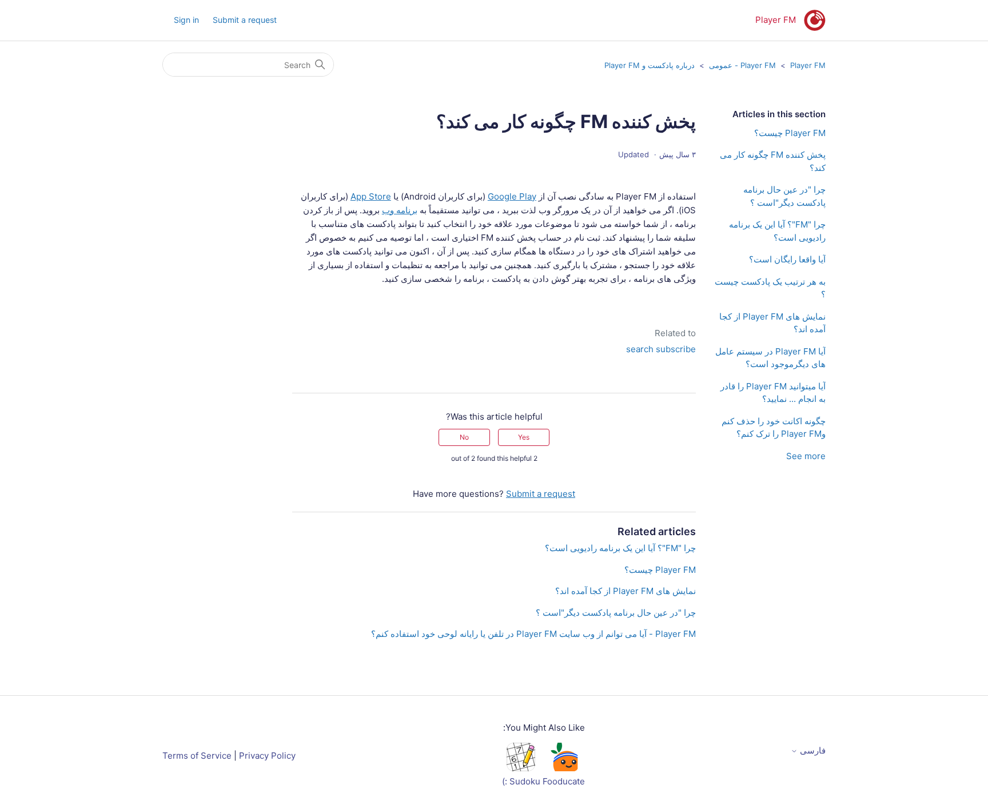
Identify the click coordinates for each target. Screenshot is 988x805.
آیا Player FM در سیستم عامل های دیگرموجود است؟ (770, 358)
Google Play (512, 196)
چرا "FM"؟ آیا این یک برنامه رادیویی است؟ (777, 231)
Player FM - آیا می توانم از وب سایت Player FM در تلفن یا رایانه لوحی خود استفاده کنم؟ (533, 633)
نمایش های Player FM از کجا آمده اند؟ (772, 323)
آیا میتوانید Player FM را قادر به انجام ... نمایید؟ (773, 393)
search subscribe (661, 349)
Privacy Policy (267, 755)
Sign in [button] (186, 20)
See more (806, 456)
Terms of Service (197, 755)
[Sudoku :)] (521, 768)
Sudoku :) (521, 781)
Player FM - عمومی (742, 65)
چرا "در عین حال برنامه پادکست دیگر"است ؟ (784, 196)
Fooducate (564, 781)
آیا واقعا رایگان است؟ (787, 259)
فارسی (812, 750)
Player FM (808, 65)
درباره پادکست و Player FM (649, 65)
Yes (523, 437)
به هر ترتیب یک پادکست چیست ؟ (770, 288)
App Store (370, 196)
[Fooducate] (563, 768)
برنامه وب (399, 210)
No (464, 437)
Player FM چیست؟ (790, 132)
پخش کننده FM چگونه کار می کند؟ (773, 161)
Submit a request (245, 20)
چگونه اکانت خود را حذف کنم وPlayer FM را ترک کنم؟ (774, 428)
